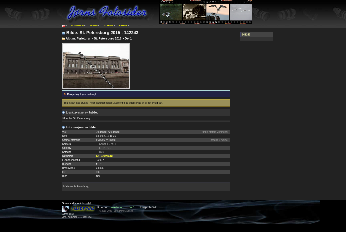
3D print (108, 25)
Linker (123, 25)
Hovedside (77, 25)
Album (94, 25)
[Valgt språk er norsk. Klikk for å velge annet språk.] (64, 25)
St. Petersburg (104, 156)
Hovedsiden (116, 207)
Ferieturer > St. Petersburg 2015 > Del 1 (104, 38)
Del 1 (132, 207)
